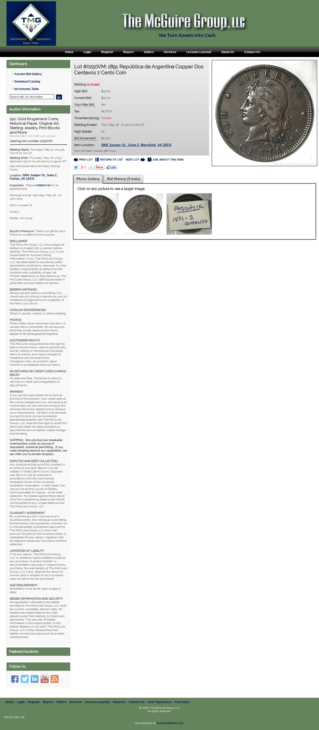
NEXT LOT (132, 159)
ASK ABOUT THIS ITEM (168, 159)
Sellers (149, 52)
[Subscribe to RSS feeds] (55, 679)
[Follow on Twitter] (25, 679)
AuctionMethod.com (170, 723)
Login (87, 52)
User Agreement (159, 702)
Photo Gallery (88, 179)
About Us (227, 52)
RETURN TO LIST (111, 159)
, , (33, 177)
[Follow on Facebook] (15, 679)
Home (69, 52)
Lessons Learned (198, 52)
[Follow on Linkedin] (35, 679)
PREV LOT (86, 159)
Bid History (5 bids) (123, 179)
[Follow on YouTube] (45, 679)
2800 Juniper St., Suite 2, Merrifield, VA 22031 (136, 145)
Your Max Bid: (84, 104)
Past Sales (182, 702)
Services (170, 52)
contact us (43, 185)
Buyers (128, 52)
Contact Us (252, 52)
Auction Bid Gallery (28, 74)
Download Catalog (27, 81)
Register (107, 52)
